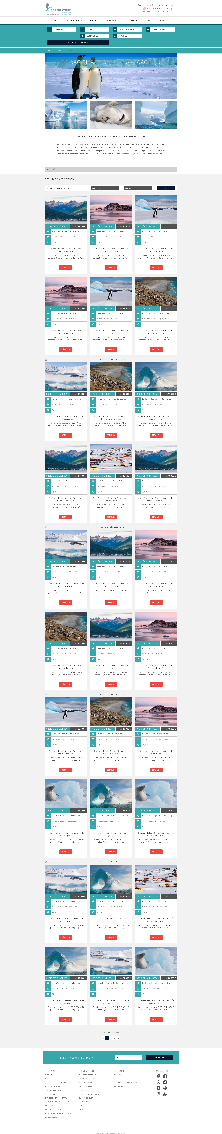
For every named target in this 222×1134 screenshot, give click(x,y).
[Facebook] (165, 1076)
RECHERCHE (77, 42)
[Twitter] (165, 1082)
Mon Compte (166, 20)
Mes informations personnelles (125, 1082)
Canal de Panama (51, 1094)
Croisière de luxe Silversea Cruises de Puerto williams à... (66, 250)
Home (54, 20)
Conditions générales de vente (90, 1094)
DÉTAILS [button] (65, 268)
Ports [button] (93, 20)
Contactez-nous (85, 1090)
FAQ (80, 1105)
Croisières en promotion (88, 1079)
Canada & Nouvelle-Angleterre (56, 1090)
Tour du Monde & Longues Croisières (58, 1113)
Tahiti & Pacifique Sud (53, 1109)
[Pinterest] (165, 1088)
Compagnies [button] (113, 20)
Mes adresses (118, 1086)
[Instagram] (159, 1094)
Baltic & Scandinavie (52, 1086)
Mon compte (117, 1075)
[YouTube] (165, 1094)
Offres (133, 20)
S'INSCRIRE (159, 1058)
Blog (149, 20)
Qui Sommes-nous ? (86, 1098)
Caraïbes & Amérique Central (56, 1098)
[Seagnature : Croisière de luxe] (77, 8)
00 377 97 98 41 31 (156, 8)
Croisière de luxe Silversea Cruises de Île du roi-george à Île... (66, 834)
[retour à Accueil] (49, 50)
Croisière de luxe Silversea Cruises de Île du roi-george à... (66, 417)
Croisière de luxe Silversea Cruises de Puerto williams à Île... (156, 331)
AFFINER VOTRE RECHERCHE (59, 188)
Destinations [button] (74, 20)
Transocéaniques (51, 1117)
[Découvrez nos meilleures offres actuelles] (111, 360)
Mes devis (116, 1079)
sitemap (82, 1109)
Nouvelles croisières (87, 1082)
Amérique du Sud (51, 1075)
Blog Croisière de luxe (87, 1075)
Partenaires (83, 1102)
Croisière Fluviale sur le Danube (57, 1102)
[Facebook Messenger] (159, 1076)
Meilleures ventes (85, 1086)
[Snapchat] (159, 1088)
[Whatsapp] (159, 1082)
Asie (46, 1079)
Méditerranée (50, 1105)
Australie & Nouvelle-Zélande (56, 1082)
